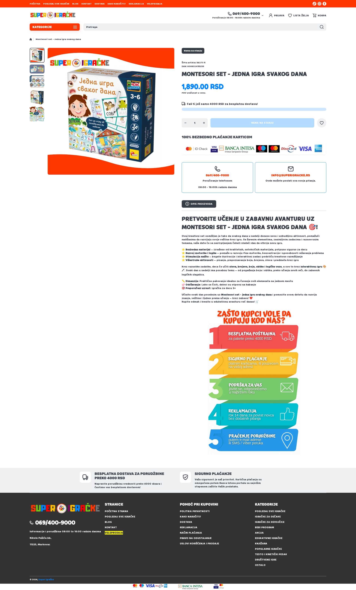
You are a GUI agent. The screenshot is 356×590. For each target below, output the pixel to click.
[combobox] (204, 27)
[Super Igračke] (53, 15)
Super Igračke (46, 579)
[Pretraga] (321, 27)
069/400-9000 (246, 14)
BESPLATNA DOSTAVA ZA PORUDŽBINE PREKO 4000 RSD (129, 476)
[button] (319, 15)
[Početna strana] (31, 39)
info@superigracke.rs (290, 175)
